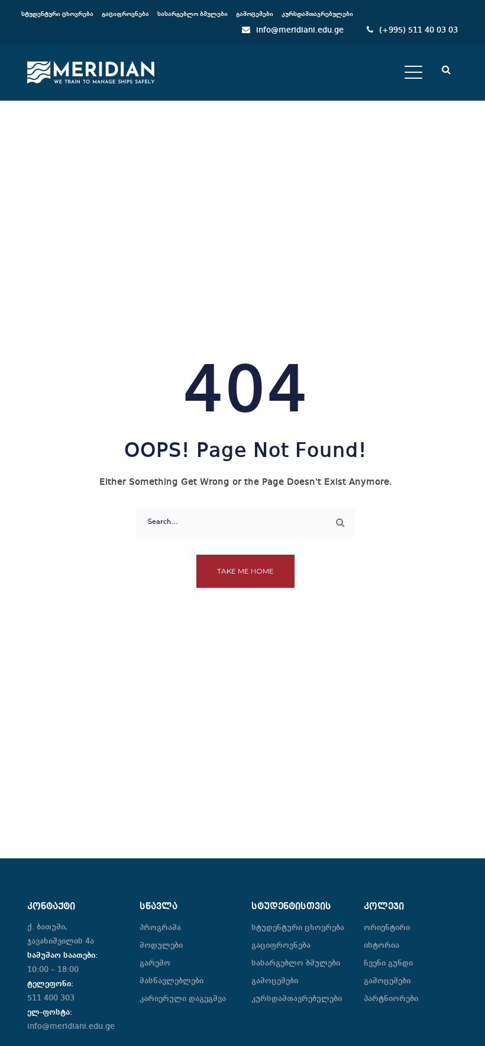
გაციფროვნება (281, 945)
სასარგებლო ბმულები (295, 963)
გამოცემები (274, 981)
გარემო (155, 963)
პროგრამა (160, 927)
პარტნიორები (391, 998)
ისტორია (381, 945)
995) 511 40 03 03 (423, 30)
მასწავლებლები (171, 981)
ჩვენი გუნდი (388, 963)
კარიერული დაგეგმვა (183, 998)
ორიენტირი (387, 927)
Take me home (245, 571)
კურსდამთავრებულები (296, 998)
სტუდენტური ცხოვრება (297, 927)
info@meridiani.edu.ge (300, 30)
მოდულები (161, 945)
